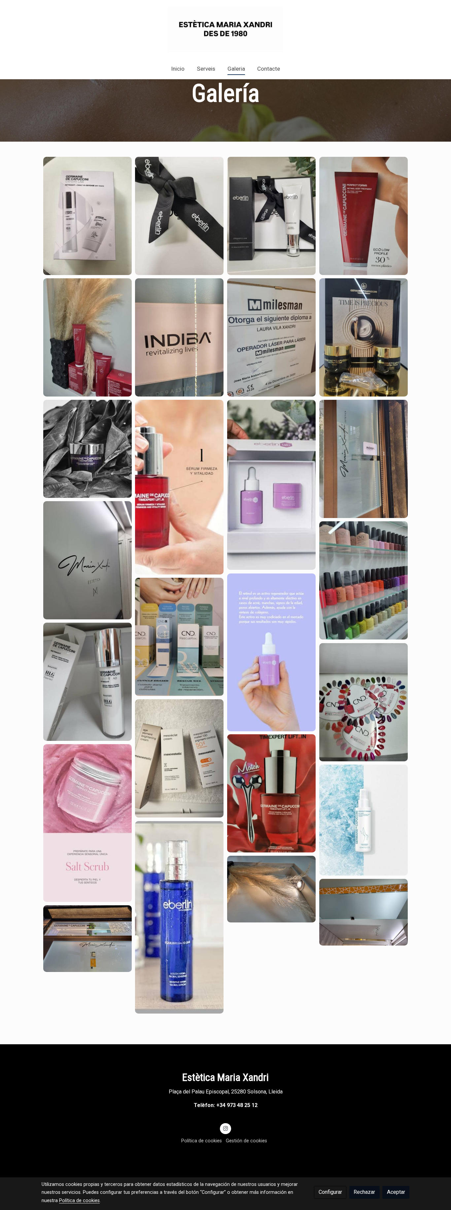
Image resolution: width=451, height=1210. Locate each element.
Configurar (330, 1192)
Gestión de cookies (246, 1140)
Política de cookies (201, 1140)
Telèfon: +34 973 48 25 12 (226, 1105)
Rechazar (364, 1192)
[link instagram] (226, 1128)
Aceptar (396, 1192)
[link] (225, 29)
